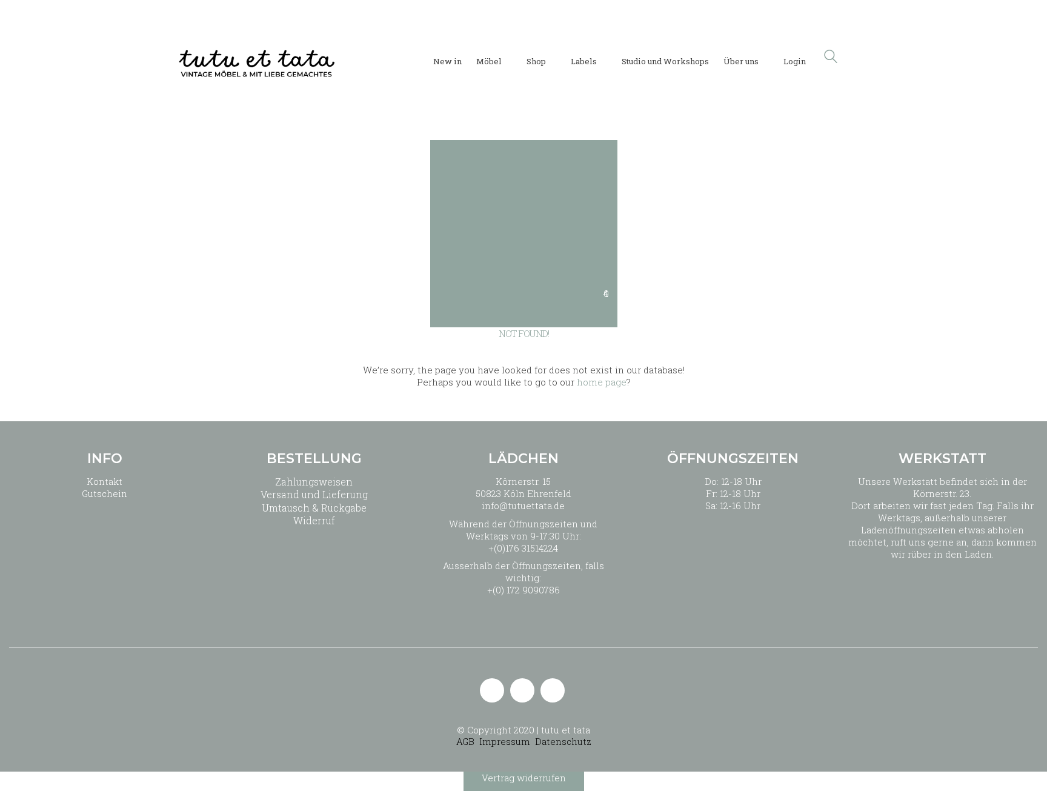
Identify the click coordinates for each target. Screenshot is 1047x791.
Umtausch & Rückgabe (314, 507)
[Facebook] (552, 690)
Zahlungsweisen (314, 481)
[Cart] (862, 56)
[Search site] (830, 57)
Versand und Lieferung (314, 494)
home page (602, 382)
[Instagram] (522, 690)
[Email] (492, 690)
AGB (465, 741)
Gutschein (104, 493)
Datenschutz (563, 741)
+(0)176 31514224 (523, 548)
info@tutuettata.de (523, 505)
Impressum (504, 741)
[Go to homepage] (257, 56)
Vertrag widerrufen (524, 778)
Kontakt (104, 481)
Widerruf (314, 520)
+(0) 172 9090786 (523, 590)
